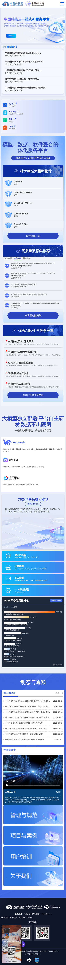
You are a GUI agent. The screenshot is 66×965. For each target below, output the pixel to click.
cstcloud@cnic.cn (45, 914)
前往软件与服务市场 (33, 395)
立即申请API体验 (56, 600)
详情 (58, 792)
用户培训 (22, 917)
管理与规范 (4, 917)
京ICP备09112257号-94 (33, 954)
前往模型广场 (33, 235)
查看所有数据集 (33, 315)
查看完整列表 (33, 504)
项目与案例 (13, 917)
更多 (57, 693)
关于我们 (29, 917)
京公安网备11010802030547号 (49, 951)
